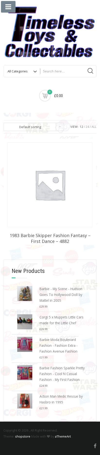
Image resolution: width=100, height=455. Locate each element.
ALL (94, 127)
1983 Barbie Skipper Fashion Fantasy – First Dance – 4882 (50, 238)
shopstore (22, 436)
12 (81, 127)
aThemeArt (63, 436)
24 (87, 127)
